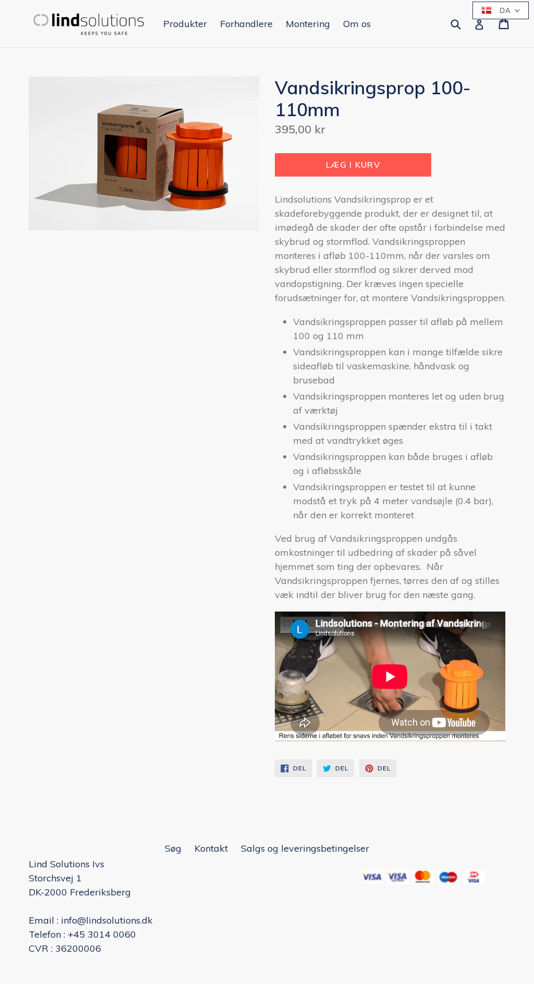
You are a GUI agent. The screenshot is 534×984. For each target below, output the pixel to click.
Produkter (185, 24)
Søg (173, 848)
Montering (308, 24)
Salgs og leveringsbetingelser (305, 848)
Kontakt (211, 848)
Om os (357, 24)
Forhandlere (246, 24)
